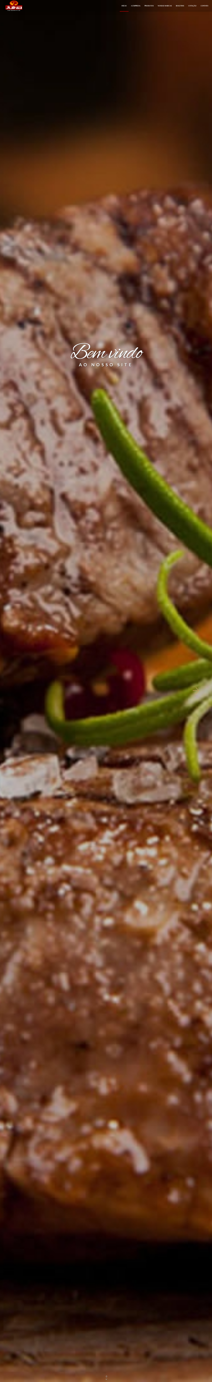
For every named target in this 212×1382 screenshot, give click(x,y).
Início (124, 6)
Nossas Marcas (165, 6)
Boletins (180, 6)
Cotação (192, 6)
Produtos (149, 6)
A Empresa (135, 6)
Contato (204, 6)
